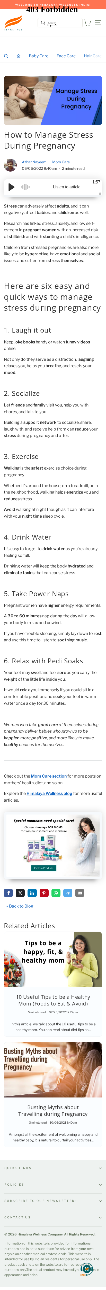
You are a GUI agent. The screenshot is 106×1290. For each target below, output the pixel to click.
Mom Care (61, 162)
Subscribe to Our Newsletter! (40, 1201)
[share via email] (79, 893)
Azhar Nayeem (34, 162)
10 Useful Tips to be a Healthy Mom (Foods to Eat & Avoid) (53, 1000)
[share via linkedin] (32, 893)
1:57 (96, 182)
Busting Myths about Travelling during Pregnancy (53, 1110)
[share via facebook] (8, 893)
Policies (14, 1184)
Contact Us (17, 1217)
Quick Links (18, 1168)
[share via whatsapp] (55, 893)
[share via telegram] (67, 893)
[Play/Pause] (11, 187)
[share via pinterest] (44, 893)
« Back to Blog (19, 906)
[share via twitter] (20, 893)
